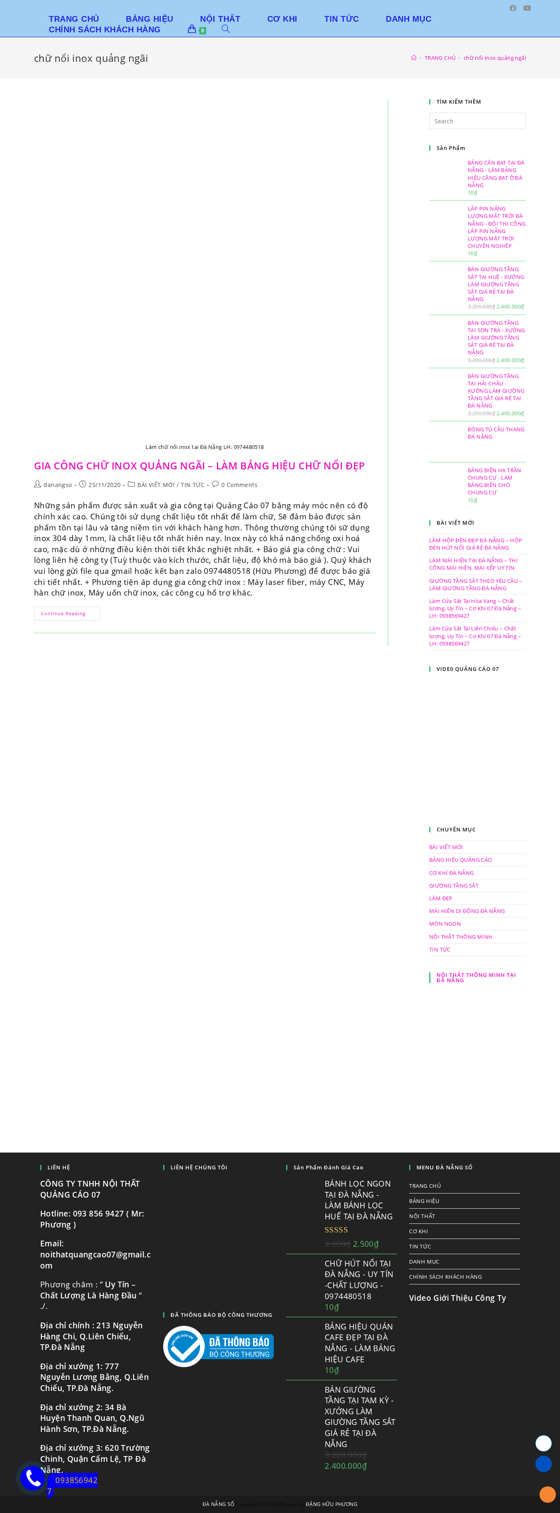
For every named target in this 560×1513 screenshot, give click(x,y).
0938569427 (72, 1486)
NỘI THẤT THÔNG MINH (461, 936)
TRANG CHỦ (425, 1185)
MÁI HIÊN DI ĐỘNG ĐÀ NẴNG (467, 911)
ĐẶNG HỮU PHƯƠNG (331, 1504)
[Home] (414, 57)
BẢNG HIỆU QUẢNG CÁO (460, 859)
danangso (57, 485)
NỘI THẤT (422, 1216)
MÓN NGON (445, 923)
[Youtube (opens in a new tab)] (527, 8)
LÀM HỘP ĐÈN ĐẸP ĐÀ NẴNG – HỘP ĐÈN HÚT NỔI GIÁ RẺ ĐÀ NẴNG (475, 544)
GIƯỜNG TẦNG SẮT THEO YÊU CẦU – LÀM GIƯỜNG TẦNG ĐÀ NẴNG (475, 584)
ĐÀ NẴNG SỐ (218, 1504)
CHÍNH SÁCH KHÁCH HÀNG (445, 1276)
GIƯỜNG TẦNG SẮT (453, 885)
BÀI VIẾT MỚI (156, 485)
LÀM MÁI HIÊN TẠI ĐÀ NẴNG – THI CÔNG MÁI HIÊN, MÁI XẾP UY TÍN (473, 564)
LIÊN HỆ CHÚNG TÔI (199, 1167)
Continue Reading (70, 615)
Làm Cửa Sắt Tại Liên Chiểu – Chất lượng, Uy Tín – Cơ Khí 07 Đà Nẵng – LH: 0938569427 (475, 636)
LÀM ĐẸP (441, 898)
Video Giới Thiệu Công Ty (457, 1298)
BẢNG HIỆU (424, 1201)
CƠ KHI (418, 1231)
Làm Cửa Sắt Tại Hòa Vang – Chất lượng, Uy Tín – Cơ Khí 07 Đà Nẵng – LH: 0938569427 (475, 608)
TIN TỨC (193, 485)
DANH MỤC (424, 1261)
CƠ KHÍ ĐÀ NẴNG (451, 873)
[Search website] (226, 29)
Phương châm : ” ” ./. (91, 1295)
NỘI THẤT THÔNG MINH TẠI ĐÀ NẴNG (476, 977)
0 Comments (239, 485)
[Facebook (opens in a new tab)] (513, 8)
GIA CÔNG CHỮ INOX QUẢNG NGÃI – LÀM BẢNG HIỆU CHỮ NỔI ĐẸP (199, 465)
